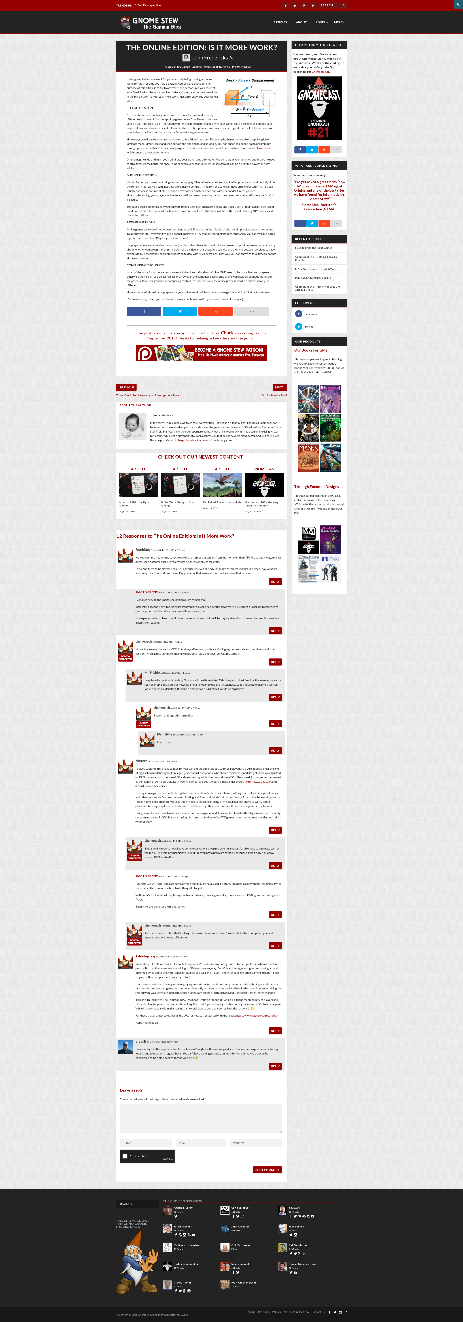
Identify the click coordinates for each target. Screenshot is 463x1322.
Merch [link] (339, 22)
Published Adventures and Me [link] (222, 502)
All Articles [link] (263, 1311)
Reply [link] (275, 581)
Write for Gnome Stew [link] (296, 1311)
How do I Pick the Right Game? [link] (313, 247)
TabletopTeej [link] (145, 956)
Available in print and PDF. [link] (316, 372)
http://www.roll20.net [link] (258, 781)
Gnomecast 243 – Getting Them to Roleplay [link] (261, 504)
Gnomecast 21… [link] (321, 71)
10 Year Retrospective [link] (147, 5)
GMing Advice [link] (221, 66)
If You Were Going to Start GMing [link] (315, 268)
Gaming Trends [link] (201, 66)
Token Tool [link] (263, 148)
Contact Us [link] (318, 1311)
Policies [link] (276, 1311)
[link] (458, 4)
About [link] (301, 22)
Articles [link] (280, 22)
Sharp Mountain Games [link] (191, 440)
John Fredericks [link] (210, 57)
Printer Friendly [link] (241, 66)
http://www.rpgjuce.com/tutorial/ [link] (257, 1015)
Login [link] (320, 22)
